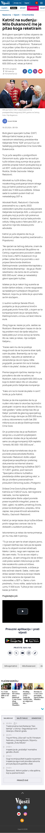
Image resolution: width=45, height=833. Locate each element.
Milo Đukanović (29, 666)
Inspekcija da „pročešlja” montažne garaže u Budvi (21, 750)
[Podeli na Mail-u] (40, 71)
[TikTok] (35, 653)
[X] (16, 653)
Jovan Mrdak (12, 121)
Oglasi (26, 3)
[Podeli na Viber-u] (35, 71)
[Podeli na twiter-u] (30, 71)
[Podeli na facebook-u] (25, 71)
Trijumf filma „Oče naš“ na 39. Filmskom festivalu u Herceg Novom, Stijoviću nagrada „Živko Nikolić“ (23, 740)
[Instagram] (29, 653)
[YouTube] (22, 653)
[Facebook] (10, 653)
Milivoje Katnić (10, 666)
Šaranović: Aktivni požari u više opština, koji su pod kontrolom (23, 771)
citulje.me (17, 3)
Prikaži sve (22, 780)
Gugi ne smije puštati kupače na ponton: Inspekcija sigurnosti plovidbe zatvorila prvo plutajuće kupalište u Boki (23, 761)
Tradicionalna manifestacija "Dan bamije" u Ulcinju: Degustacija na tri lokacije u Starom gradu (21, 728)
